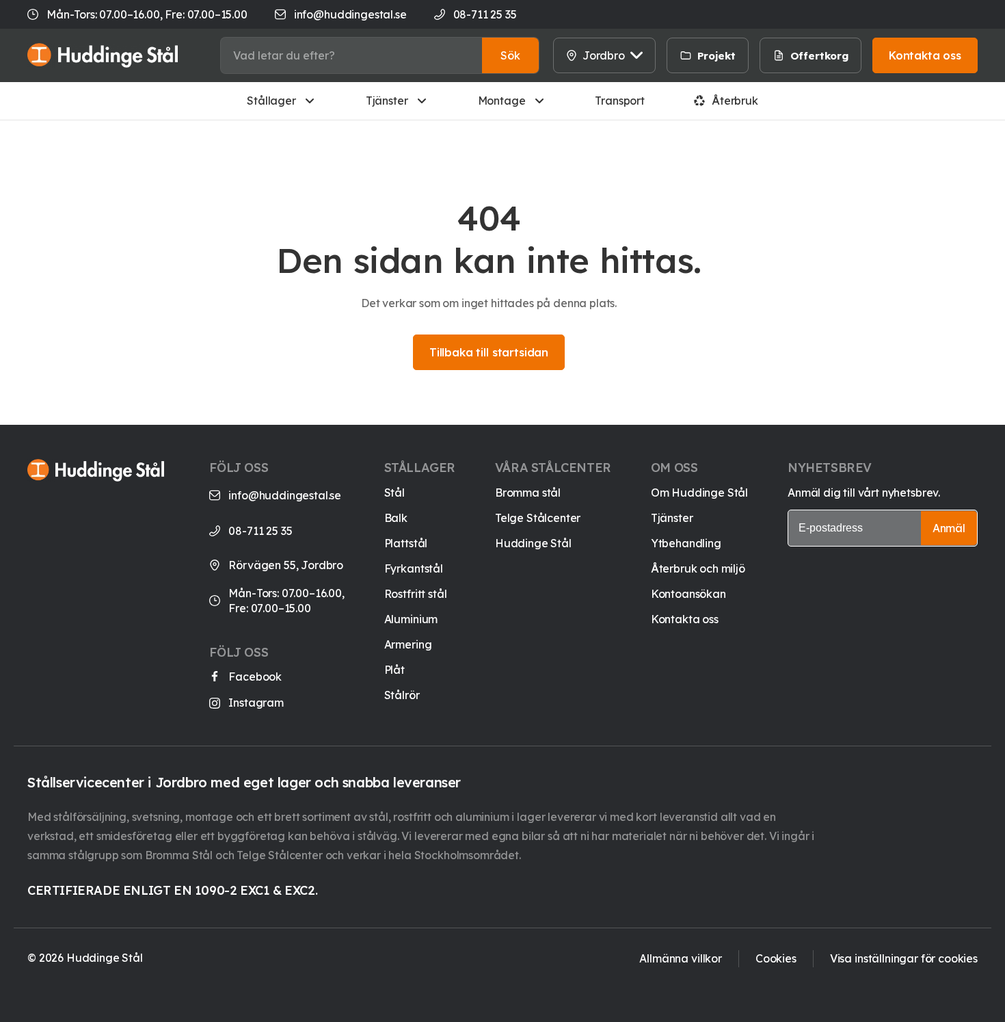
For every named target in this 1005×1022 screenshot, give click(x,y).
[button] (510, 55)
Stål (394, 492)
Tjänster (387, 100)
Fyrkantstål (413, 568)
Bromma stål (528, 492)
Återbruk (735, 100)
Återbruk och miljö (698, 568)
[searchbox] (351, 55)
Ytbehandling (686, 543)
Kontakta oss (685, 619)
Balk (395, 518)
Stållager (271, 100)
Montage (502, 100)
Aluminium (411, 619)
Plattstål (406, 543)
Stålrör (402, 695)
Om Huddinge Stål (699, 492)
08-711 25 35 (260, 531)
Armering (408, 644)
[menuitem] (765, 55)
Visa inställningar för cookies (904, 958)
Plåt (394, 670)
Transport (620, 100)
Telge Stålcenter (537, 518)
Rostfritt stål (415, 594)
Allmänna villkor (680, 958)
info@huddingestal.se (350, 14)
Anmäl (949, 528)
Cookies (775, 958)
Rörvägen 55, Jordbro (285, 565)
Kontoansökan (688, 594)
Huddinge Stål (533, 543)
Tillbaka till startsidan (488, 352)
